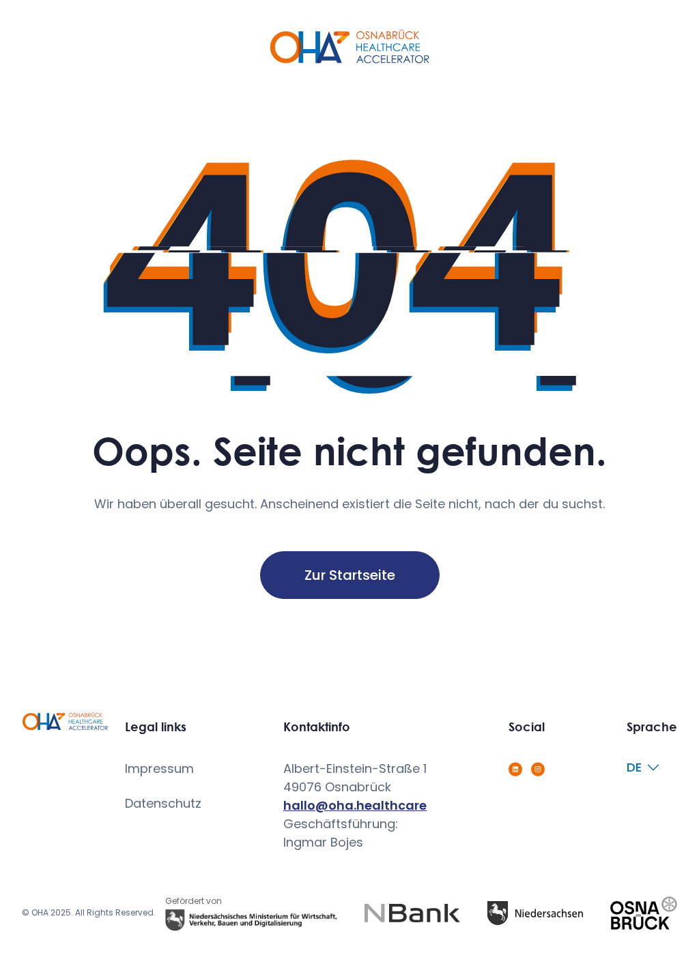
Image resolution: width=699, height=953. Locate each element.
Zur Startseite (349, 575)
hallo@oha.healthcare (355, 805)
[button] (647, 767)
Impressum (159, 768)
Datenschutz (163, 803)
